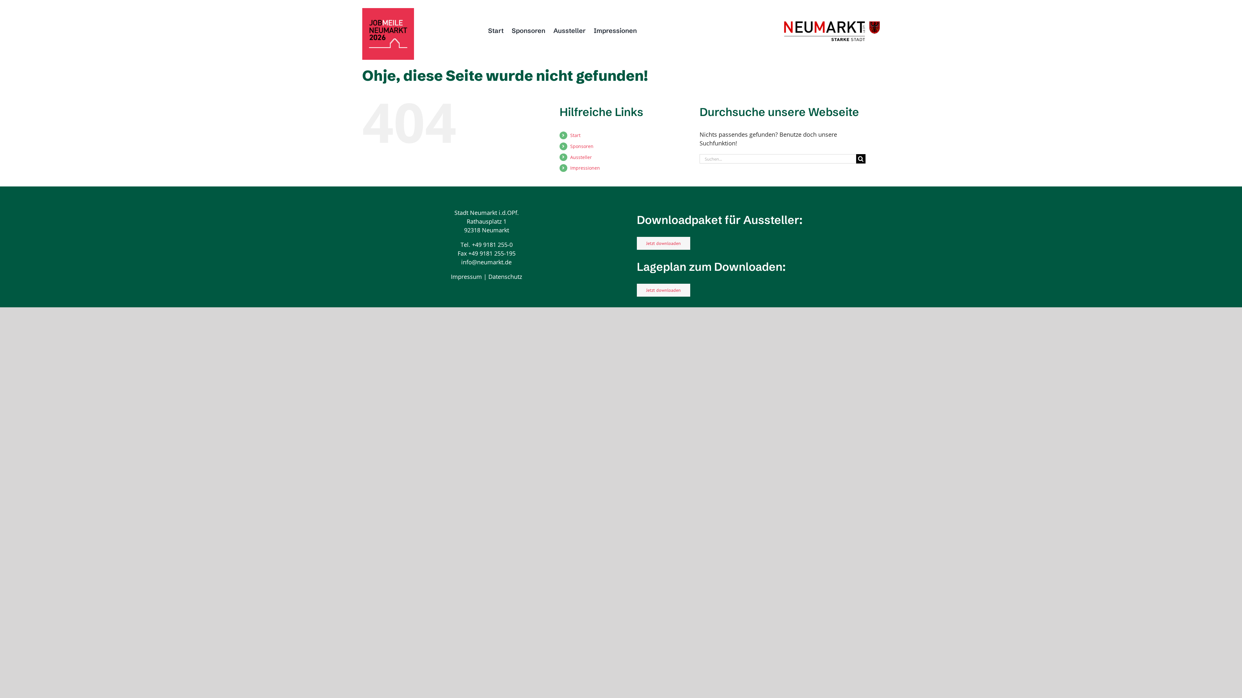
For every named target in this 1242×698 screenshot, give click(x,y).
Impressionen (585, 168)
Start (575, 135)
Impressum (466, 276)
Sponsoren (582, 146)
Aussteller (581, 157)
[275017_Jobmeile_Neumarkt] (388, 11)
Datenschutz (505, 276)
